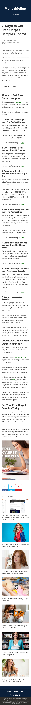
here (22, 143)
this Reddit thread (21, 357)
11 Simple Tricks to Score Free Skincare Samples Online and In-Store (15, 681)
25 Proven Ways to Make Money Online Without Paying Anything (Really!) (15, 572)
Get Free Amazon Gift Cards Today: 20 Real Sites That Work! (14, 626)
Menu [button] (17, 14)
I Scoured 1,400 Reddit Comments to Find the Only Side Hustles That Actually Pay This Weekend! (15, 517)
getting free (20, 102)
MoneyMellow (16, 9)
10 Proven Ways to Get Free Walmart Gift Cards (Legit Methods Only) (15, 545)
